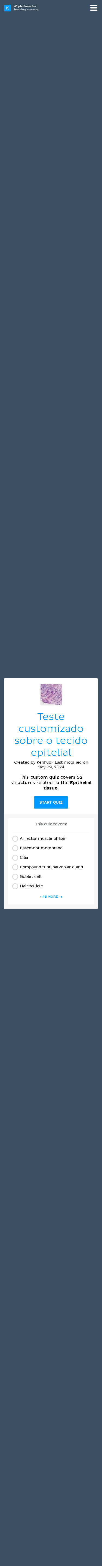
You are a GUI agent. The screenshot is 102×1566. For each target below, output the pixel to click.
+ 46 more (49, 897)
